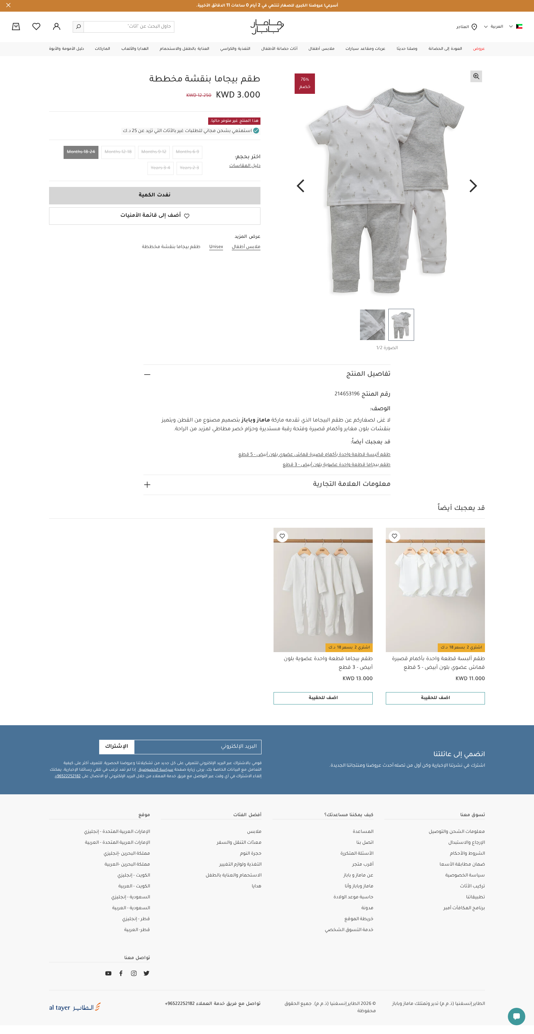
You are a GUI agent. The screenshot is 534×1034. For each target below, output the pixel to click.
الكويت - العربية (134, 886)
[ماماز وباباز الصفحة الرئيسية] (267, 27)
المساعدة (363, 832)
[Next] (300, 186)
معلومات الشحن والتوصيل (457, 832)
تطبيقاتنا (475, 897)
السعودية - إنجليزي (130, 897)
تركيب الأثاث (472, 886)
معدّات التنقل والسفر (239, 843)
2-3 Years (189, 168)
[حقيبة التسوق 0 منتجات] (16, 27)
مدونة (367, 908)
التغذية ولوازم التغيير (240, 864)
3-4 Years (160, 168)
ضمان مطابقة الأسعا (462, 864)
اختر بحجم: (247, 157)
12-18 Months (118, 152)
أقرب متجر (362, 864)
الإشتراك (116, 747)
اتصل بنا (364, 843)
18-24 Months (81, 152)
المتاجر (464, 27)
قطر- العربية (137, 930)
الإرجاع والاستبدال (466, 843)
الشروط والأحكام (467, 854)
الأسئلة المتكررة (356, 854)
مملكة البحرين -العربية (127, 864)
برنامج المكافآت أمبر (464, 908)
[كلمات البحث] (78, 26)
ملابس (254, 832)
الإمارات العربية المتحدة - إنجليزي (117, 832)
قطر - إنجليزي (136, 919)
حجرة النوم (251, 854)
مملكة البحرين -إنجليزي (127, 854)
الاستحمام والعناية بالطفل (234, 875)
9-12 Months (153, 152)
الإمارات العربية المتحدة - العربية (117, 843)
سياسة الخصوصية (155, 770)
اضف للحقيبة (435, 698)
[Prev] (473, 186)
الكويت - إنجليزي (133, 875)
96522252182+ (68, 776)
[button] (479, 49)
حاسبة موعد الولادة (353, 897)
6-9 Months (187, 152)
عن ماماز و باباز (358, 875)
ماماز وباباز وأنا (359, 886)
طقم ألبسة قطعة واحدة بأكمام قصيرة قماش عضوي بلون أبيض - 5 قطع (314, 455)
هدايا (257, 886)
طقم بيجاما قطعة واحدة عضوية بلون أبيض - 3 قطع (337, 465)
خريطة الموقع (358, 919)
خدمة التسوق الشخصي (349, 930)
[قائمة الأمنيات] (394, 536)
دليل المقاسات (244, 166)
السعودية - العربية (131, 908)
